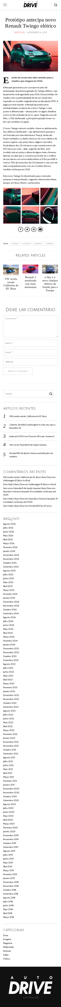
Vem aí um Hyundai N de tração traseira (27, 444)
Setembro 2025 (11, 566)
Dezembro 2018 (11, 882)
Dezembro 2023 (11, 648)
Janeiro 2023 (9, 691)
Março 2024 (8, 636)
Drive (5, 935)
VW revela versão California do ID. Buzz (28, 416)
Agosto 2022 (9, 710)
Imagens (7, 939)
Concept (15, 244)
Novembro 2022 (11, 699)
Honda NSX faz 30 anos (40, 505)
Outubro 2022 (9, 703)
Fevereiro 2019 (10, 874)
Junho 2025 (8, 578)
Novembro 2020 (11, 792)
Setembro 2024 (11, 613)
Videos (6, 958)
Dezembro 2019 (11, 835)
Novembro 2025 (11, 559)
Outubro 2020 (10, 796)
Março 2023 (8, 683)
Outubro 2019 (9, 843)
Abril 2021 (7, 773)
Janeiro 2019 (9, 878)
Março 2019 (8, 870)
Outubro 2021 (9, 749)
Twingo (50, 244)
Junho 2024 (8, 625)
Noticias (19, 32)
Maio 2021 (8, 769)
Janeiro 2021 (9, 784)
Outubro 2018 (9, 889)
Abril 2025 (8, 586)
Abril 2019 (7, 866)
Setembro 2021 (10, 753)
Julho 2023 (8, 668)
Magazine (7, 943)
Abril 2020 (8, 819)
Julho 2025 (8, 574)
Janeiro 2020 (9, 831)
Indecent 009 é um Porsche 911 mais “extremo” (32, 436)
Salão (6, 954)
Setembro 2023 (10, 660)
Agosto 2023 (9, 664)
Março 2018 (8, 917)
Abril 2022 (8, 726)
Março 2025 (8, 590)
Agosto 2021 (9, 757)
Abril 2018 (7, 913)
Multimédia (8, 947)
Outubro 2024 (10, 609)
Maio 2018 (8, 909)
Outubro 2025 (10, 562)
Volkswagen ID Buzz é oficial (16, 480)
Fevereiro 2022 (10, 734)
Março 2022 (8, 730)
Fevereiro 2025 (10, 594)
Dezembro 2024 (11, 601)
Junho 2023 (8, 671)
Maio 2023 (8, 675)
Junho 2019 (8, 858)
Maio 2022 (8, 722)
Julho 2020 (8, 808)
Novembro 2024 (11, 605)
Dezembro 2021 (10, 742)
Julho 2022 (8, 714)
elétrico (27, 244)
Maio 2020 (8, 816)
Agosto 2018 (9, 897)
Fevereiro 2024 (10, 640)
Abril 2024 (8, 633)
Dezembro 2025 (11, 555)
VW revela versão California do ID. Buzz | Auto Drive (27, 477)
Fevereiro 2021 (10, 780)
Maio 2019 (8, 862)
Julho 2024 (8, 621)
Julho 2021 (8, 761)
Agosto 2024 (9, 617)
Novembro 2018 (11, 886)
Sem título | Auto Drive (14, 484)
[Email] (40, 229)
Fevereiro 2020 (10, 827)
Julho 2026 (8, 527)
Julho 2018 (8, 901)
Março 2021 (8, 777)
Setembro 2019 (10, 847)
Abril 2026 (8, 539)
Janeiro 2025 (9, 597)
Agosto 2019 (9, 851)
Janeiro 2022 (9, 738)
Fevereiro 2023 (10, 687)
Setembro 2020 (11, 800)
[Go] (56, 5)
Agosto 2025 (9, 570)
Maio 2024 (8, 629)
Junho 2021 (8, 765)
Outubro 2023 (9, 656)
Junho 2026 (8, 531)
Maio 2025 (8, 582)
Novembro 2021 (10, 745)
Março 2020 (9, 823)
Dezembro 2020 (11, 788)
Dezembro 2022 (11, 695)
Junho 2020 (8, 812)
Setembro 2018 (10, 893)
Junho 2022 (8, 718)
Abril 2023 (8, 679)
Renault (39, 244)
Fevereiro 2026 (10, 547)
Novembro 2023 (11, 652)
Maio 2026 (8, 535)
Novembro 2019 (11, 839)
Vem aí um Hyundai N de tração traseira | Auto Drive (27, 488)
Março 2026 (8, 543)
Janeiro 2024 (9, 644)
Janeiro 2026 (9, 551)
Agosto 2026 (9, 523)
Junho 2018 (8, 905)
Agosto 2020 (9, 804)
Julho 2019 (8, 854)
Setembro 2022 (10, 706)
